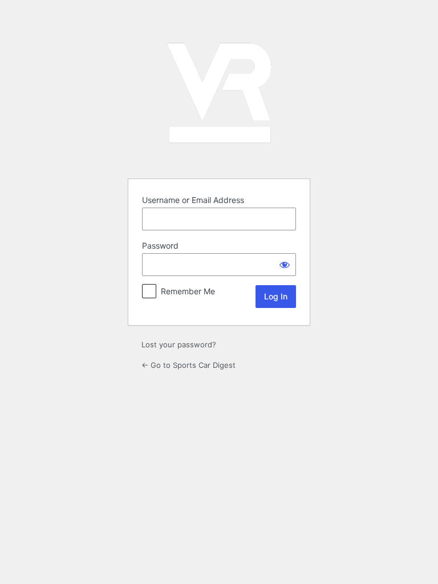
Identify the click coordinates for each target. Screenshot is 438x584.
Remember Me (188, 291)
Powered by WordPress (219, 93)
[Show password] (284, 264)
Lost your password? (178, 344)
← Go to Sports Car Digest (188, 365)
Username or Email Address (193, 200)
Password (160, 245)
